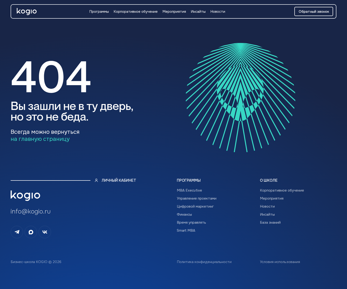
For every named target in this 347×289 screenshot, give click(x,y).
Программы (99, 11)
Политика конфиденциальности (204, 262)
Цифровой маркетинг (195, 206)
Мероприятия (174, 11)
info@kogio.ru (31, 211)
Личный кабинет (119, 180)
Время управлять (191, 222)
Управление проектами (196, 198)
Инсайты (198, 11)
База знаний (270, 222)
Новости (217, 11)
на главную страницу (40, 138)
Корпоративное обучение (136, 11)
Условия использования (280, 262)
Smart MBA (186, 230)
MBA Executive (189, 190)
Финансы (184, 214)
